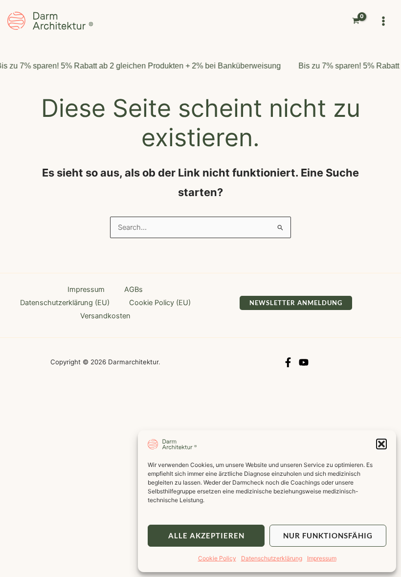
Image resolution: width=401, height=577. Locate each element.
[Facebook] (288, 362)
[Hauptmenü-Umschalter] (383, 20)
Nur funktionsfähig (328, 535)
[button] (381, 444)
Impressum (321, 558)
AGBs (133, 289)
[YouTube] (304, 362)
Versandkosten (105, 315)
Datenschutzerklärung (271, 558)
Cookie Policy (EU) (160, 302)
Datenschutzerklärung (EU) (65, 302)
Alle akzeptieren (206, 535)
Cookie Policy (217, 558)
